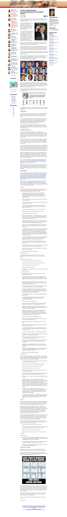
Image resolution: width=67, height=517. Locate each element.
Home (12, 7)
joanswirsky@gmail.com (52, 25)
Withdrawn (24, 306)
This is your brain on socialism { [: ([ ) (14, 54)
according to (28, 379)
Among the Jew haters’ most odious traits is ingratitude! (53, 58)
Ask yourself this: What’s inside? (53, 46)
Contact (37, 7)
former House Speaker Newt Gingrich (26, 174)
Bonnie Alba (13, 98)
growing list (29, 167)
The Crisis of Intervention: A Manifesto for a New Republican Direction (14, 41)
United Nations (30, 395)
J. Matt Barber (13, 100)
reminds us (29, 414)
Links (20, 7)
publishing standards (37, 509)
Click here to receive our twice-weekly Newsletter (48, 0)
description (36, 189)
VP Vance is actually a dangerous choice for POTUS (53, 36)
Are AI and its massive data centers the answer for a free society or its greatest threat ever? (14, 68)
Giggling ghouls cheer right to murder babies (14, 73)
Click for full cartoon (13, 89)
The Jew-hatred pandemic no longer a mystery (53, 49)
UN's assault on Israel (27, 313)
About (33, 7)
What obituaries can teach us (53, 60)
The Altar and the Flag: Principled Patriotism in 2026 (14, 60)
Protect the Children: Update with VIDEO (14, 20)
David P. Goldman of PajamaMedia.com (39, 174)
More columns (13, 75)
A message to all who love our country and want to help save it (14, 11)
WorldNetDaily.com (44, 173)
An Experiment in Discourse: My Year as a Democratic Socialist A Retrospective (14, 49)
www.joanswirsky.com (53, 19)
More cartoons (13, 91)
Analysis (15, 7)
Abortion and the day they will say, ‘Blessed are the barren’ (14, 64)
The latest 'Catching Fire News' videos (14, 31)
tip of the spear (43, 312)
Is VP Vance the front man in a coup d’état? (54, 39)
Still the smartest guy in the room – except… (53, 55)
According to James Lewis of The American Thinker (28, 406)
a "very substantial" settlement (30, 348)
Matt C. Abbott (13, 96)
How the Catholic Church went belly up (14, 37)
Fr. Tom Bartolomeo (13, 101)
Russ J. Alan (13, 97)
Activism (29, 7)
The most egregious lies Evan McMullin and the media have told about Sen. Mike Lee (14, 15)
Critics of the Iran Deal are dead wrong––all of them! (54, 42)
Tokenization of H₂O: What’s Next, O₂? (14, 46)
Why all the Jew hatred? (53, 63)
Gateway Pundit (30, 55)
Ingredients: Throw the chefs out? (53, 52)
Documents (24, 7)
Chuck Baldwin (13, 99)
